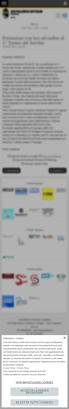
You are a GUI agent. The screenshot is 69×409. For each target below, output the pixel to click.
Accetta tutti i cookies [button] (34, 402)
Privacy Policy (23, 368)
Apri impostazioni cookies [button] (34, 382)
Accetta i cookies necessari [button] (34, 391)
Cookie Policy (9, 368)
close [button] (65, 338)
